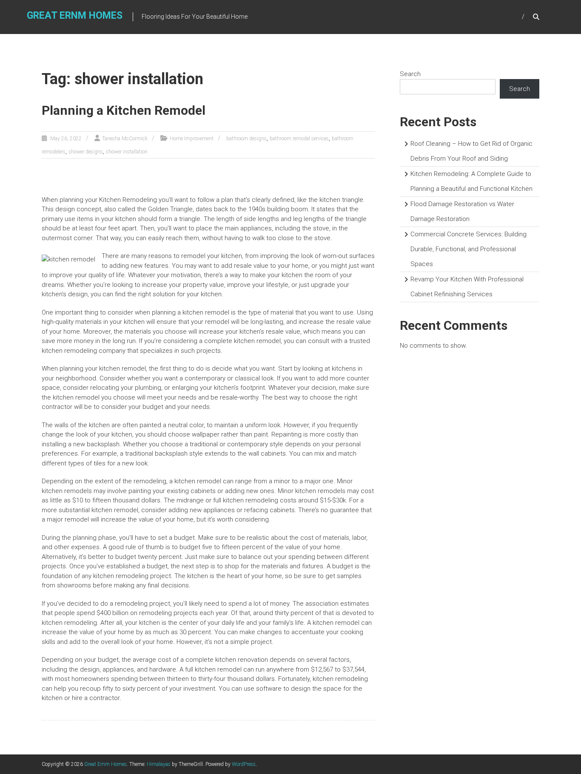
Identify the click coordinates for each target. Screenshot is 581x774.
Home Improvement (192, 139)
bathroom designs (246, 139)
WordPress (244, 764)
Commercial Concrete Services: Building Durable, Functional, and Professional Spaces (468, 249)
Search (410, 74)
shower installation (127, 152)
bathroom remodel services (299, 139)
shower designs (85, 152)
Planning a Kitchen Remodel (123, 110)
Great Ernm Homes (74, 15)
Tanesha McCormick (125, 139)
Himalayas (159, 764)
